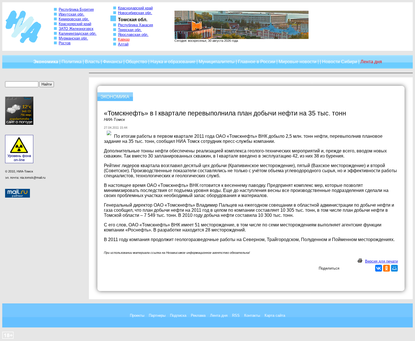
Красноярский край (75, 24)
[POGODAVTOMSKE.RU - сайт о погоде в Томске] (19, 123)
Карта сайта (275, 315)
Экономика (45, 61)
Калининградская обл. (78, 33)
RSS (236, 315)
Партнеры (157, 315)
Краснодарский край (135, 8)
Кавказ (124, 39)
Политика (72, 61)
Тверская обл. (130, 30)
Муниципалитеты (217, 61)
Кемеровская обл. (74, 19)
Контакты (252, 315)
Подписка (178, 315)
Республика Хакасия (135, 25)
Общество (136, 61)
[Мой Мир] (394, 268)
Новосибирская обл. (135, 13)
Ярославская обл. (133, 34)
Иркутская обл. (71, 14)
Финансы (112, 61)
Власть (92, 61)
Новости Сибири (339, 61)
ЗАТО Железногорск (76, 29)
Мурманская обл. (73, 38)
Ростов (65, 43)
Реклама (198, 315)
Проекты (137, 315)
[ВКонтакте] (378, 268)
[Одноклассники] (386, 268)
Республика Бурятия (76, 9)
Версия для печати (381, 261)
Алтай (123, 44)
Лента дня (219, 315)
